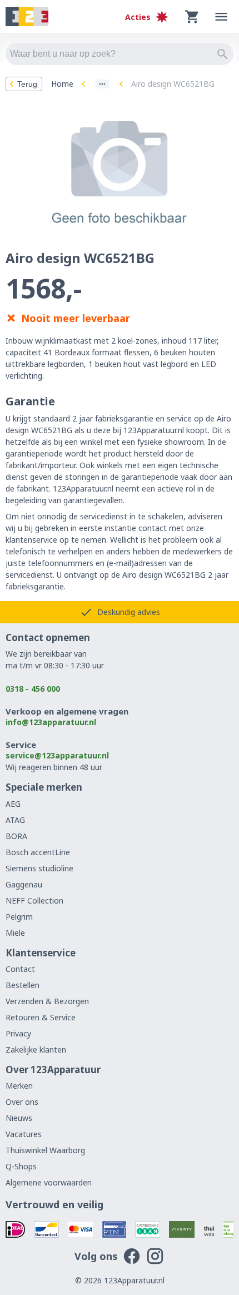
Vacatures (24, 1134)
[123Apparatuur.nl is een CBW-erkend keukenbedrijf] (228, 1229)
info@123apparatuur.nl (51, 722)
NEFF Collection (34, 900)
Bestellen (22, 985)
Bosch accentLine (38, 852)
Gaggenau (24, 884)
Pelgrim (19, 916)
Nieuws (19, 1118)
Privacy (18, 1033)
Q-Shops (21, 1166)
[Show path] (102, 84)
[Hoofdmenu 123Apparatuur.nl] (221, 16)
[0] (192, 16)
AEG (13, 803)
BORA (16, 836)
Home (62, 83)
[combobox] (119, 54)
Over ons (22, 1101)
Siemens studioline (39, 868)
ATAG (15, 820)
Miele (15, 932)
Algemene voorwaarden (49, 1182)
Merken (19, 1085)
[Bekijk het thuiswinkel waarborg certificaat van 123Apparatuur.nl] (209, 1229)
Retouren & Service (41, 1017)
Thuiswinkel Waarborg (45, 1150)
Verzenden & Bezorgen (47, 1001)
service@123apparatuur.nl (57, 755)
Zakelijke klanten (36, 1049)
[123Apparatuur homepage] (27, 17)
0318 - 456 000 (33, 688)
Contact (20, 969)
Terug (27, 84)
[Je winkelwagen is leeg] (192, 16)
